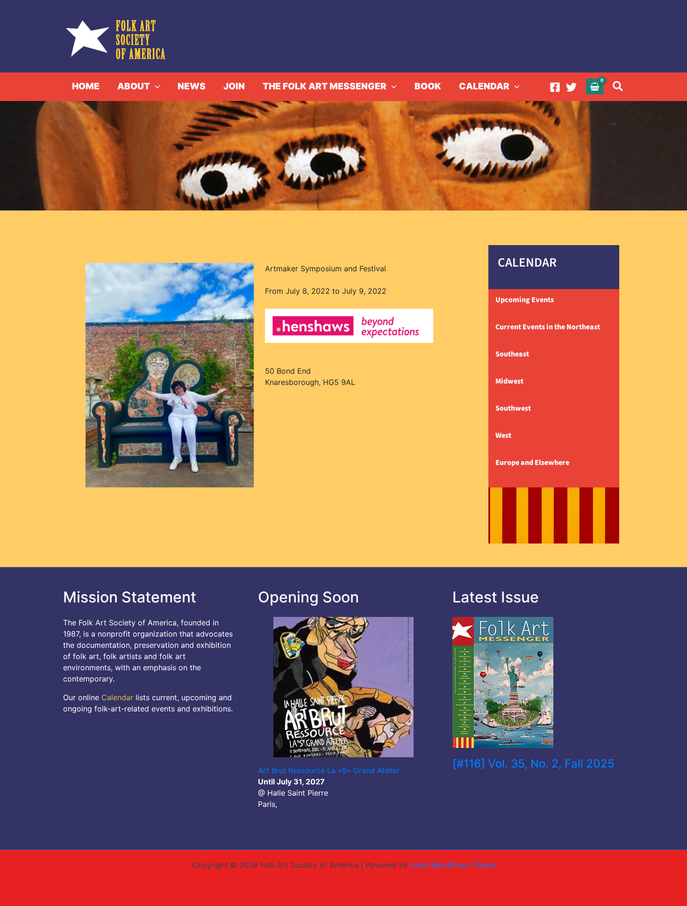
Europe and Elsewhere (532, 462)
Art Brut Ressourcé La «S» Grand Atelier (329, 770)
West (503, 435)
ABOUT (133, 86)
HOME (86, 86)
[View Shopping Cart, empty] (595, 86)
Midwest (509, 381)
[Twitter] (571, 87)
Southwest (513, 408)
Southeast (512, 354)
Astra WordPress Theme (452, 865)
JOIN (234, 86)
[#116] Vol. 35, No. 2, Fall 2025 (533, 763)
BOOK (428, 86)
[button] (155, 86)
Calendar (117, 697)
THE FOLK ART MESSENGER (324, 86)
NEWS (192, 86)
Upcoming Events (524, 300)
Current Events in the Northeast (547, 327)
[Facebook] (555, 87)
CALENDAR (484, 86)
